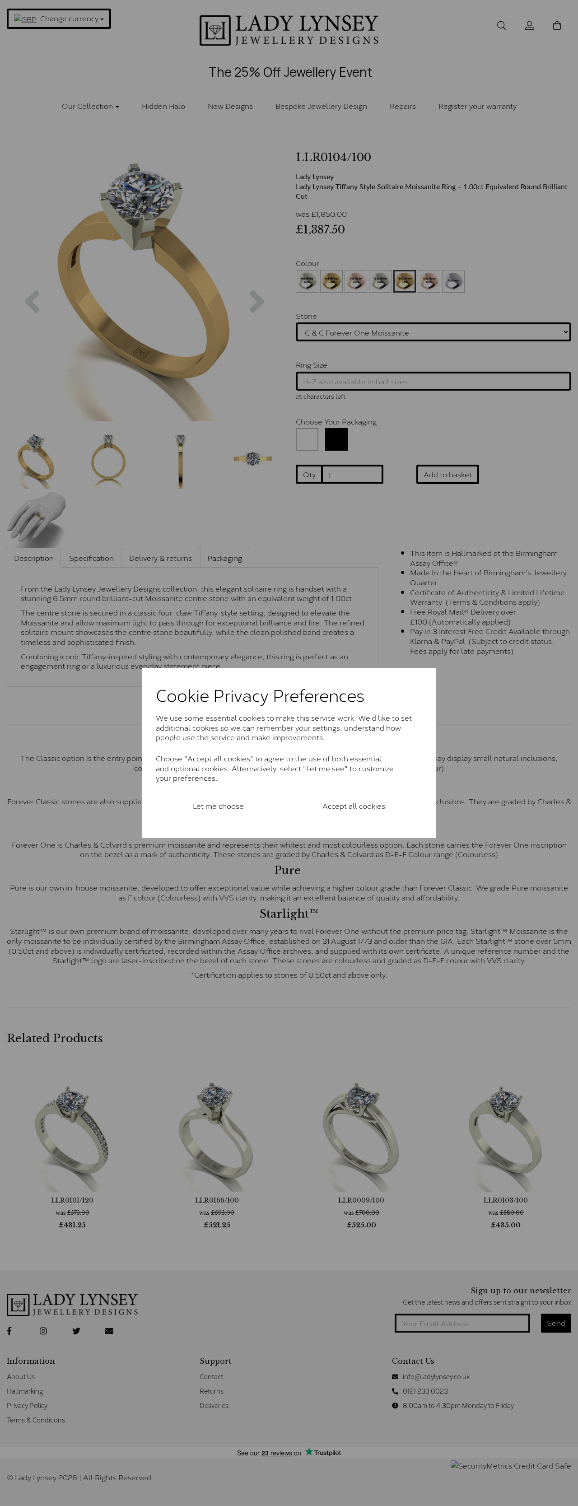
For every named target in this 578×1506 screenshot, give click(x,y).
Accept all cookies (353, 805)
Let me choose (218, 805)
